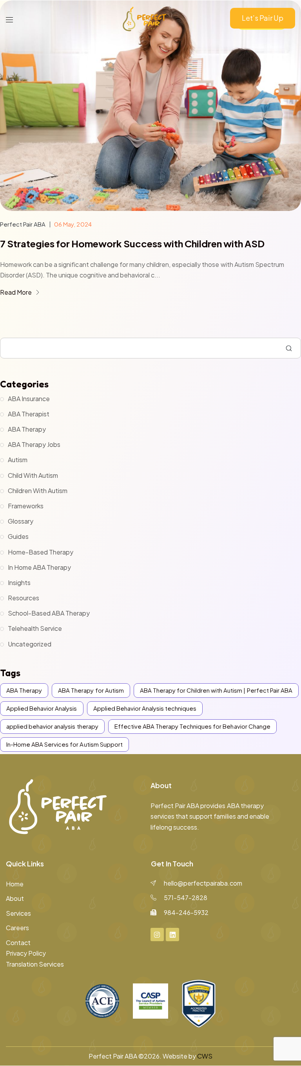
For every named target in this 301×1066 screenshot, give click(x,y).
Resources (23, 598)
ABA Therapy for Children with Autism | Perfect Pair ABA (216, 690)
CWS (204, 1056)
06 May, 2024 (72, 224)
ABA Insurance (29, 398)
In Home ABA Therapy (39, 567)
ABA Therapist (28, 414)
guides (18, 536)
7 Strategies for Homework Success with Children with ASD (132, 243)
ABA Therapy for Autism (90, 690)
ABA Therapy (27, 429)
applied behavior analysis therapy (52, 726)
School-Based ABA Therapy (49, 613)
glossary (20, 521)
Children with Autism (37, 490)
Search (288, 348)
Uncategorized (29, 644)
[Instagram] (157, 934)
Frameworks (26, 506)
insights (19, 582)
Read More (16, 292)
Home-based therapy (40, 552)
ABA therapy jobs (34, 444)
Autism (17, 460)
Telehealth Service (35, 628)
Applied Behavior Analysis (41, 708)
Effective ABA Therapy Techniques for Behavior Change (192, 726)
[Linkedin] (172, 934)
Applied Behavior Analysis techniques (145, 708)
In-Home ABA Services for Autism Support (64, 744)
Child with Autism (33, 475)
